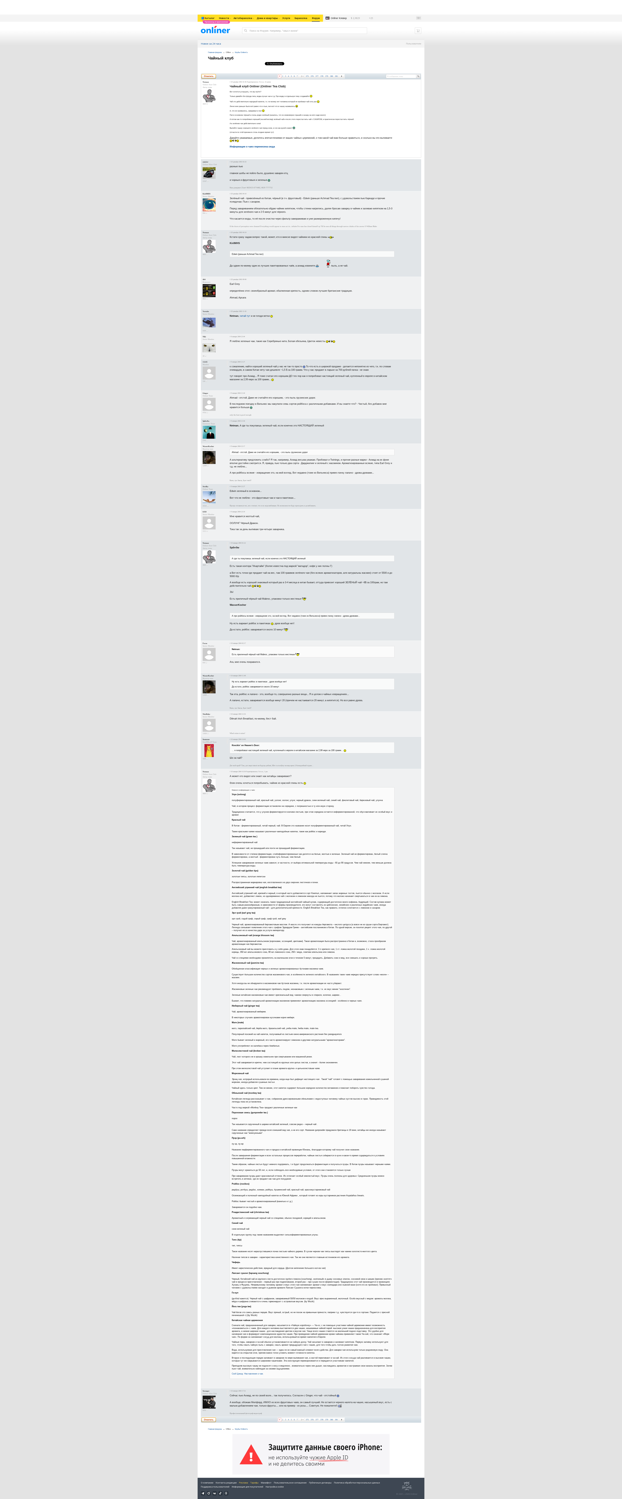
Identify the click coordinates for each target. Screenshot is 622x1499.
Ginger (205, 393)
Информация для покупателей (247, 1486)
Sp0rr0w (206, 421)
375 (307, 76)
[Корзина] (418, 30)
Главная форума (215, 52)
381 (336, 76)
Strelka (205, 486)
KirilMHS (206, 194)
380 (331, 76)
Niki (204, 337)
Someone (206, 739)
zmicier (205, 162)
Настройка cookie (275, 1486)
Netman (206, 82)
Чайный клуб (221, 58)
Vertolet (206, 311)
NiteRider (206, 714)
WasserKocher (208, 446)
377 (317, 76)
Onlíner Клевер (339, 18)
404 (204, 279)
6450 (205, 512)
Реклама (243, 1482)
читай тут (245, 315)
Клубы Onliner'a (241, 52)
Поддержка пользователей (215, 1486)
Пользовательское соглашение (290, 1482)
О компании (207, 1482)
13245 (205, 362)
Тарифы (254, 1482)
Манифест (266, 1482)
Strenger (206, 1391)
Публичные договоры (320, 1482)
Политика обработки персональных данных (357, 1482)
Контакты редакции (226, 1482)
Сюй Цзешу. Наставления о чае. (248, 1373)
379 (326, 76)
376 (312, 76)
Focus (205, 643)
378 (321, 76)
